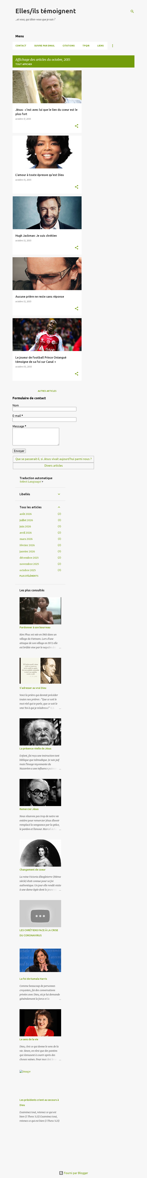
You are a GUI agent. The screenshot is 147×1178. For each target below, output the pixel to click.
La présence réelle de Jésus (35, 748)
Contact (20, 45)
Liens (100, 45)
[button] (76, 126)
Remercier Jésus (29, 809)
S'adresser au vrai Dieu (33, 688)
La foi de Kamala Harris (33, 978)
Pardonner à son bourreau (35, 627)
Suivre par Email (44, 45)
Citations (69, 45)
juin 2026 (25, 526)
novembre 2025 (29, 564)
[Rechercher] (132, 11)
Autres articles (47, 391)
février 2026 (27, 545)
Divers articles (53, 465)
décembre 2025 (29, 557)
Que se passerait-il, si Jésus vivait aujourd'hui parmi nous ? (53, 459)
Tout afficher (23, 64)
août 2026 (26, 514)
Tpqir (85, 45)
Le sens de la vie (29, 1039)
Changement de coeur (33, 869)
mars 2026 (26, 539)
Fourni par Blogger (75, 1173)
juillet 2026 (26, 520)
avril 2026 (26, 532)
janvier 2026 (27, 551)
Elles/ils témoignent (45, 10)
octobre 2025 (28, 570)
